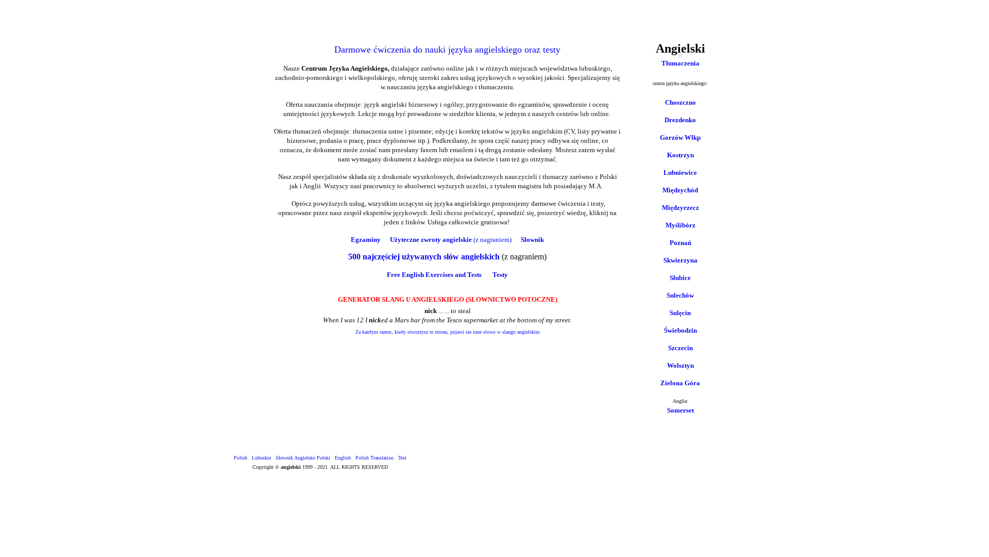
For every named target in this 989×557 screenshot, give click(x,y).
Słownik (532, 239)
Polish (240, 458)
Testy (500, 274)
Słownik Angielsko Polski (303, 458)
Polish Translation (374, 458)
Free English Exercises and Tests (434, 274)
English (343, 458)
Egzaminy (366, 239)
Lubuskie (261, 458)
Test (402, 458)
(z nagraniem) (492, 239)
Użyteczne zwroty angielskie (431, 239)
